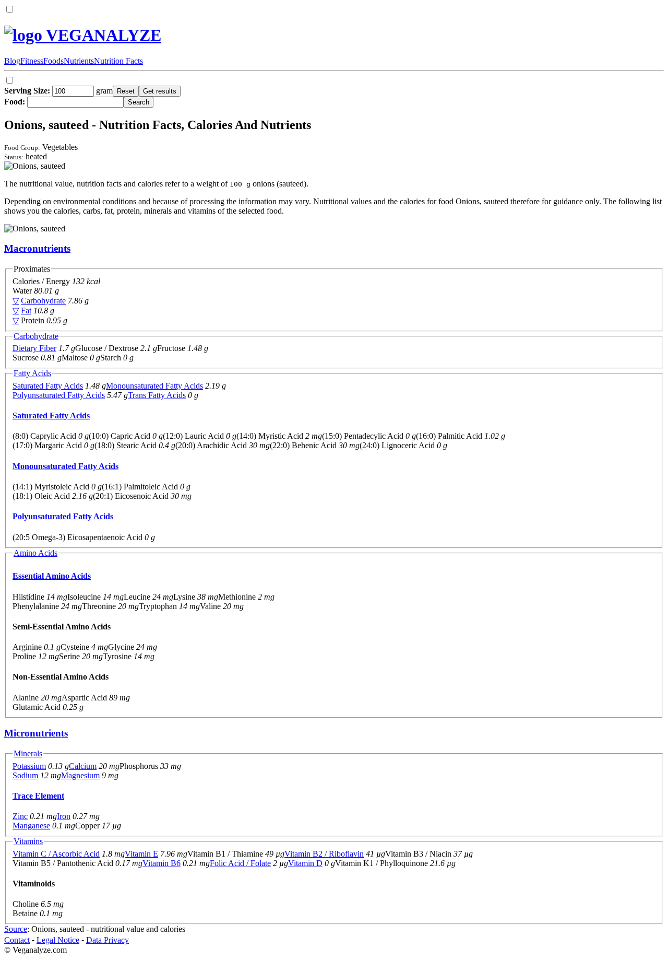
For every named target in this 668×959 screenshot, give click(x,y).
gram (58, 90)
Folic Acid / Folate (240, 863)
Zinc (20, 816)
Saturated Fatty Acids (48, 385)
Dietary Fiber (34, 348)
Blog (12, 60)
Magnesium (80, 775)
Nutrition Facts (118, 60)
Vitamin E (141, 853)
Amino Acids (35, 552)
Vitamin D (305, 863)
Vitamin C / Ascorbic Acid (56, 853)
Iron (63, 816)
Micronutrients (36, 733)
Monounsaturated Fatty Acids (154, 385)
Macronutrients (37, 248)
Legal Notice (58, 939)
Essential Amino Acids (52, 575)
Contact (17, 939)
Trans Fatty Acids (157, 395)
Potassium (29, 766)
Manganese (31, 825)
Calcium (83, 766)
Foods (53, 60)
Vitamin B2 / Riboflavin (324, 853)
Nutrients (79, 60)
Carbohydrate (43, 300)
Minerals (28, 753)
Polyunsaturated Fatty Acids (59, 395)
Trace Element (38, 795)
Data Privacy (107, 939)
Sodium (25, 775)
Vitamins (28, 841)
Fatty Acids (32, 373)
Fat (26, 310)
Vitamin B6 (161, 863)
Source (15, 929)
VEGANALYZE (101, 35)
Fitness (31, 60)
